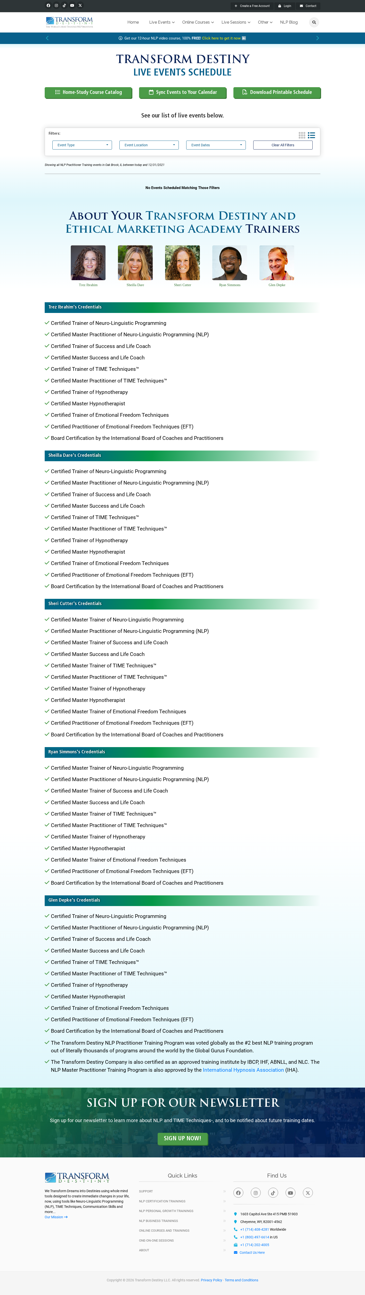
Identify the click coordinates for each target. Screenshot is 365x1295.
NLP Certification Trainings (162, 1201)
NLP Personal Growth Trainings (166, 1211)
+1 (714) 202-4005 (254, 1245)
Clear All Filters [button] (283, 145)
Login (287, 6)
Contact (310, 6)
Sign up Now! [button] (182, 1139)
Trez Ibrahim (88, 285)
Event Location (136, 145)
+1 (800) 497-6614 (254, 1237)
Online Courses (196, 22)
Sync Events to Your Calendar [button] (186, 92)
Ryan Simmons (229, 285)
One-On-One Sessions (156, 1240)
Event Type (66, 145)
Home (133, 22)
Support (146, 1191)
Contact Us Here (252, 1253)
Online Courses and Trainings (164, 1230)
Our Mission (54, 1217)
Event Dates (200, 145)
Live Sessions (233, 22)
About (144, 1250)
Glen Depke (277, 285)
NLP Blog (289, 22)
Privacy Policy (211, 1280)
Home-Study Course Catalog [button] (92, 92)
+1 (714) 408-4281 (254, 1229)
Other (263, 22)
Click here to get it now (221, 38)
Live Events (160, 22)
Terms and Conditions (241, 1280)
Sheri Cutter (182, 285)
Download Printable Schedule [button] (281, 92)
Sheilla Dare (135, 285)
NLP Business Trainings (158, 1221)
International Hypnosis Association (243, 1070)
